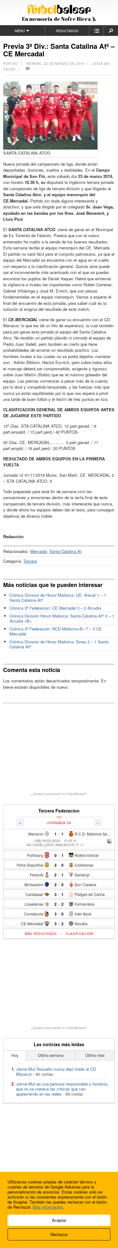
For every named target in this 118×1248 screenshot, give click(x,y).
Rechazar (59, 1234)
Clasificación (79, 934)
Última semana (51, 1055)
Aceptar (59, 1220)
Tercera (30, 561)
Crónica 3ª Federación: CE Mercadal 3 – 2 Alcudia (55, 608)
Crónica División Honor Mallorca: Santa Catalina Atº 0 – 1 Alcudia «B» (61, 618)
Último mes (94, 1055)
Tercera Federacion (59, 811)
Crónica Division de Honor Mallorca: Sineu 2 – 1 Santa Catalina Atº (59, 644)
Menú (20, 30)
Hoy (14, 1055)
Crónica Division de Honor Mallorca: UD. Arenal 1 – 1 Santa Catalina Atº (57, 597)
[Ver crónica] (109, 842)
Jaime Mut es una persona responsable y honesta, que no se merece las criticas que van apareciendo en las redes (62, 1089)
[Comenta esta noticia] (27, 68)
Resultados (67, 30)
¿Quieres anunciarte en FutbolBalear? (59, 794)
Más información (48, 1207)
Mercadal (38, 551)
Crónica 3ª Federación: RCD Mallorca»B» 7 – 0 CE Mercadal (55, 631)
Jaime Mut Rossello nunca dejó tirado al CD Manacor (56, 1071)
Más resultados (41, 934)
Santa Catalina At (65, 551)
